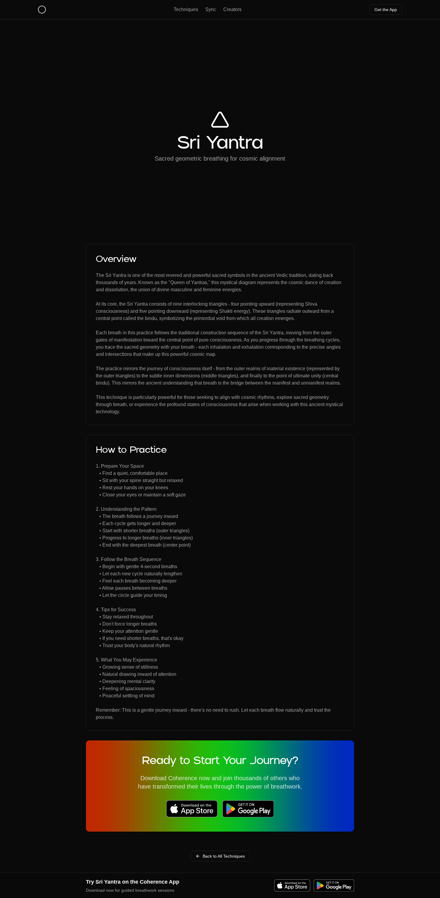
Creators (232, 9)
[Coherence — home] (42, 9)
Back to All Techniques (224, 856)
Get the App (385, 9)
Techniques (186, 9)
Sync (210, 9)
